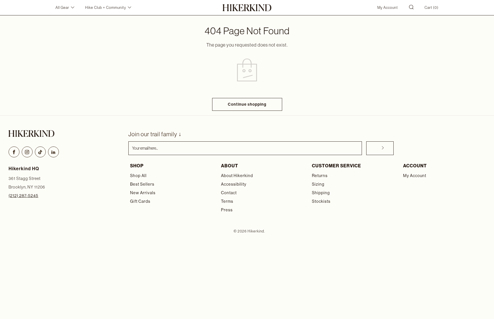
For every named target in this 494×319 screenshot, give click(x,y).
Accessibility (233, 184)
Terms (227, 201)
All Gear (62, 7)
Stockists (321, 201)
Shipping (321, 192)
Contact (229, 192)
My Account (387, 7)
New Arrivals (143, 192)
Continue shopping (247, 104)
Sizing (318, 184)
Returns (320, 175)
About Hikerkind (237, 175)
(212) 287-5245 (23, 195)
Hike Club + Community (105, 7)
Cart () (432, 7)
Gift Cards (140, 201)
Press (227, 210)
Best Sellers (142, 184)
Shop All (138, 175)
